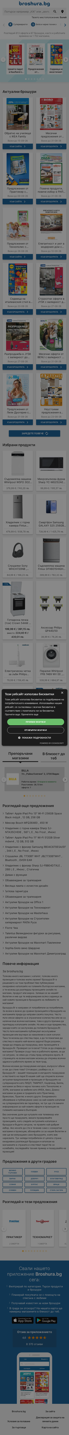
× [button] (62, 693)
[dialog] (34, 717)
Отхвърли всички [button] (35, 730)
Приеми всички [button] (36, 721)
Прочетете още (29, 714)
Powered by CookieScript (52, 743)
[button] (34, 738)
